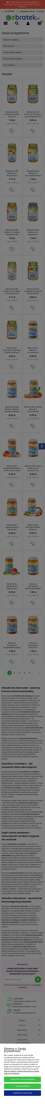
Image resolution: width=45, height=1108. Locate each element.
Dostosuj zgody (22, 1086)
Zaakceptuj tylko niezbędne (22, 1079)
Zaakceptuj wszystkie (22, 1093)
